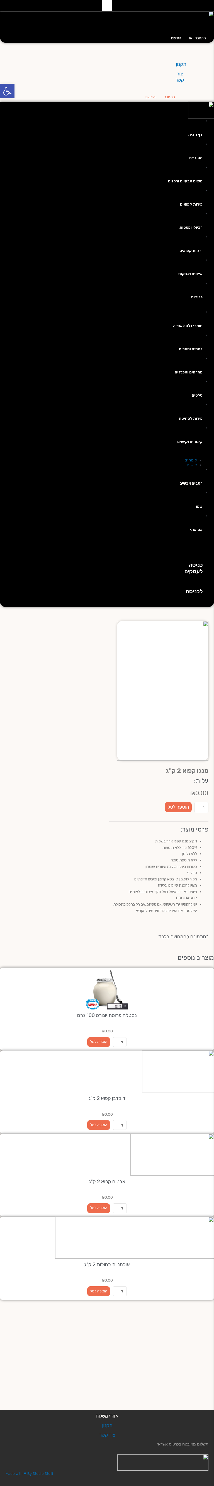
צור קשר (107, 1435)
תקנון (181, 64)
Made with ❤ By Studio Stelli (29, 1473)
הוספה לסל (178, 807)
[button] (107, 5)
